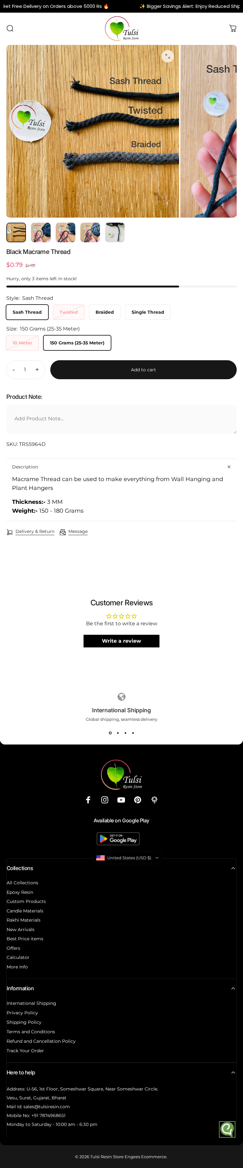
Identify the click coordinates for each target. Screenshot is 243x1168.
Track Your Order (25, 1051)
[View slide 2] (118, 733)
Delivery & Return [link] (35, 531)
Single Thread (148, 312)
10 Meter (22, 343)
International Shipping (31, 1003)
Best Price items (25, 939)
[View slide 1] (110, 733)
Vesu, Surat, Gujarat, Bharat (36, 1098)
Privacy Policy (22, 1013)
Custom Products (26, 901)
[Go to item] (16, 232)
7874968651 (52, 1115)
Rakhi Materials (23, 920)
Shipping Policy (24, 1022)
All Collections (22, 883)
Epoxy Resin (20, 892)
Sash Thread (27, 312)
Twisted (68, 312)
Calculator (18, 957)
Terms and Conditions (31, 1032)
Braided (105, 312)
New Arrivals (20, 929)
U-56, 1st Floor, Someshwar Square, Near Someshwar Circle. (92, 1089)
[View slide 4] (133, 733)
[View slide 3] (125, 733)
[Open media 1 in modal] (167, 56)
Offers (13, 948)
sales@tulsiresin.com (46, 1106)
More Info (17, 967)
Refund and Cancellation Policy (41, 1041)
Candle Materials (25, 911)
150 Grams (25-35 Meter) (77, 343)
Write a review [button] (121, 641)
